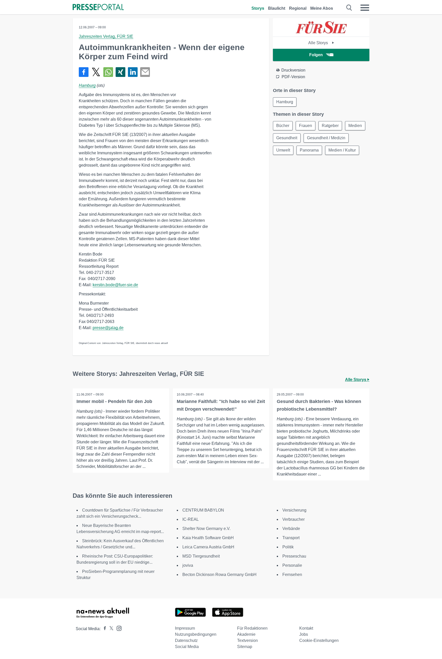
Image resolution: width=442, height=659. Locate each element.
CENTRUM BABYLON (203, 510)
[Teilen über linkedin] (133, 72)
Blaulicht (276, 8)
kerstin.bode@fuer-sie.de (115, 285)
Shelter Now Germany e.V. (206, 528)
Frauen (305, 125)
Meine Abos (321, 8)
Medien (355, 125)
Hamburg (87, 85)
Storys (257, 8)
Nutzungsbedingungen (195, 634)
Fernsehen (292, 574)
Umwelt (283, 150)
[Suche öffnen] (349, 7)
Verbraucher (293, 519)
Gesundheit (286, 138)
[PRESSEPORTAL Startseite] (98, 7)
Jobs (303, 634)
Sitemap (244, 646)
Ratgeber (330, 125)
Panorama (309, 150)
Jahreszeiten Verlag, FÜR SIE (106, 36)
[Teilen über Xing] (120, 72)
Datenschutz (186, 640)
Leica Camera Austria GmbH (208, 547)
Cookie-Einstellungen (319, 640)
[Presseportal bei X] (110, 629)
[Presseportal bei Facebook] (103, 629)
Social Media (187, 646)
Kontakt (306, 628)
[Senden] (145, 72)
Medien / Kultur (342, 150)
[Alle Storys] (321, 32)
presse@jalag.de (108, 328)
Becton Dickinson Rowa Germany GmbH (219, 574)
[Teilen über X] (96, 72)
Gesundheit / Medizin (326, 138)
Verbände (291, 528)
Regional (297, 8)
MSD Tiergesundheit (201, 556)
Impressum (185, 628)
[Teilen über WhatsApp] (108, 72)
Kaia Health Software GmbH (208, 538)
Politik (288, 547)
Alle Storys (318, 43)
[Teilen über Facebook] (84, 72)
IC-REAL (190, 519)
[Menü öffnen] (364, 7)
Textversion (247, 640)
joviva (187, 565)
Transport (291, 538)
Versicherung (294, 510)
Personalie (292, 565)
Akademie (246, 634)
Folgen (316, 55)
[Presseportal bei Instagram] (117, 628)
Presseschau (294, 556)
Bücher (282, 125)
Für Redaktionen (252, 628)
